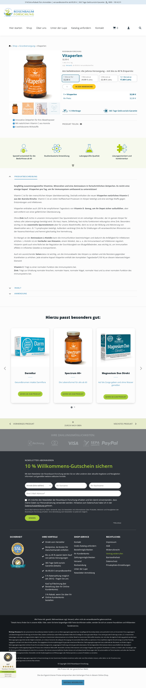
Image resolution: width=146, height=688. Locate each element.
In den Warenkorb (84, 86)
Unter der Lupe (58, 27)
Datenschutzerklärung (35, 505)
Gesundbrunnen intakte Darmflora (30, 382)
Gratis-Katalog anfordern (85, 546)
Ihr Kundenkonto (81, 553)
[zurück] (5, 368)
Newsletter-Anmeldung (84, 573)
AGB (108, 546)
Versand (69, 65)
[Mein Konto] (128, 28)
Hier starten (15, 27)
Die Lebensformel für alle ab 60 (73, 382)
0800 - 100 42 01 (114, 2)
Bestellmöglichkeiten (83, 550)
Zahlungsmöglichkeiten (84, 557)
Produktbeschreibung (25, 176)
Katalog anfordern (81, 27)
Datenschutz (111, 561)
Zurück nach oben (73, 425)
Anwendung (20, 293)
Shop (29, 27)
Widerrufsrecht (113, 550)
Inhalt (17, 288)
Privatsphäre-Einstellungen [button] (118, 565)
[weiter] (141, 368)
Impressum (111, 542)
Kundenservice (72, 626)
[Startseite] (19, 12)
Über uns (41, 27)
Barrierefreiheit (113, 557)
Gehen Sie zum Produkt (30, 394)
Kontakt (99, 27)
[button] (81, 124)
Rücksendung (80, 565)
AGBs (40, 623)
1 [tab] (71, 407)
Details (57, 566)
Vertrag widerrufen (114, 553)
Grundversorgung (27, 46)
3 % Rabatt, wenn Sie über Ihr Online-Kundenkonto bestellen (58, 597)
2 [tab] (74, 407)
